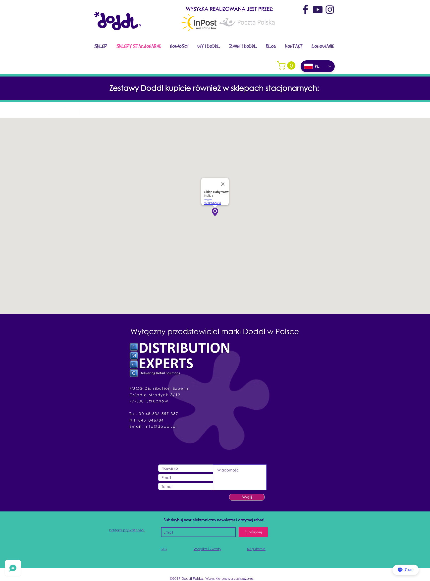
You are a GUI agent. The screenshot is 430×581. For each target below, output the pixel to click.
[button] (287, 65)
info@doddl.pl (161, 426)
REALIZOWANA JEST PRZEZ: (240, 9)
